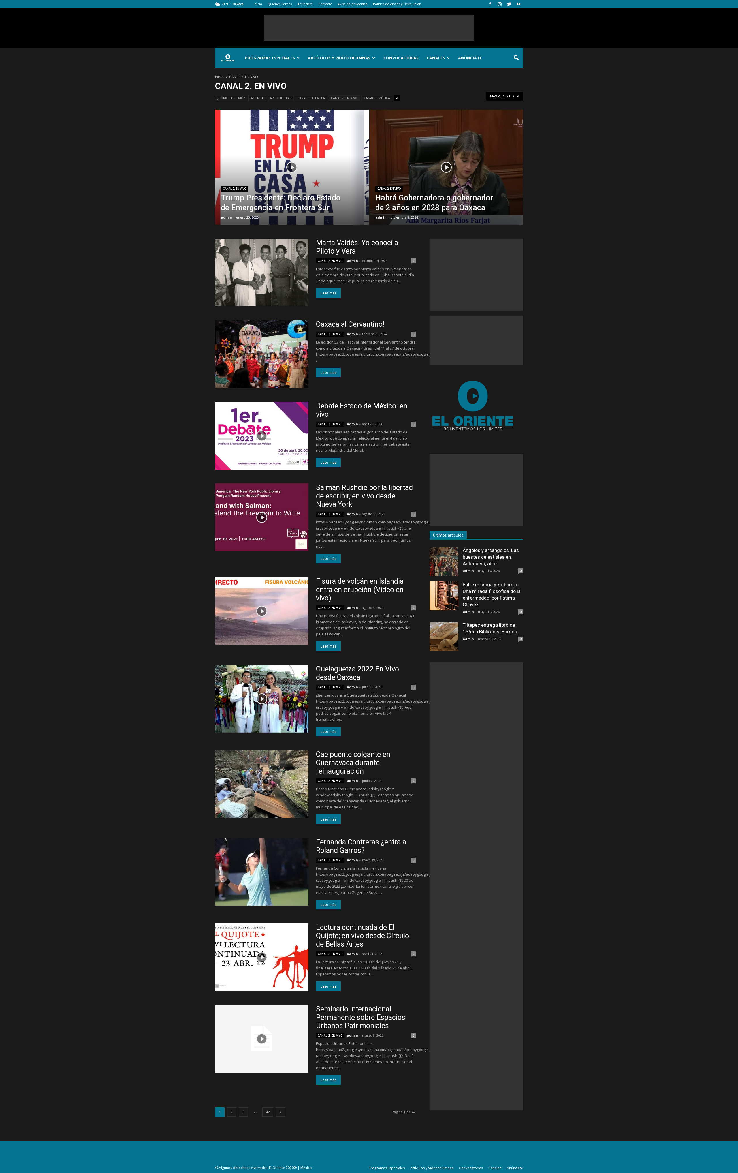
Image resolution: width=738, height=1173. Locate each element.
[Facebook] (490, 4)
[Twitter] (509, 4)
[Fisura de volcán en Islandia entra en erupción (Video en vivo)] (261, 611)
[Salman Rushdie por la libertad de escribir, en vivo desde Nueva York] (261, 517)
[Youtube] (518, 4)
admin (226, 217)
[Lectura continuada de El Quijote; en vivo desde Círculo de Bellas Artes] (261, 957)
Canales (436, 58)
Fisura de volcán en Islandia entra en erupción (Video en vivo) (360, 589)
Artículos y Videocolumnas (339, 58)
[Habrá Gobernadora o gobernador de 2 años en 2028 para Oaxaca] (446, 176)
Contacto (325, 4)
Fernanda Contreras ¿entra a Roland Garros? (361, 846)
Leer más (328, 293)
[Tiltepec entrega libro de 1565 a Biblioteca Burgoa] (444, 636)
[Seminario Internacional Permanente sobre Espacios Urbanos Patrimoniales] (261, 1039)
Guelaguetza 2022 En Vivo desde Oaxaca (357, 673)
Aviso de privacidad (353, 4)
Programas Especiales (270, 58)
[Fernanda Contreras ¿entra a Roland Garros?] (261, 872)
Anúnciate (305, 4)
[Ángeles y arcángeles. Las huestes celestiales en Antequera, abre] (444, 561)
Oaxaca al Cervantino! (350, 324)
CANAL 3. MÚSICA (377, 98)
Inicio (258, 4)
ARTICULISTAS (280, 98)
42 (268, 1112)
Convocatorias (401, 58)
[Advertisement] (369, 28)
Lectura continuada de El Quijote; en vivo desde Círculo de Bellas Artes (362, 935)
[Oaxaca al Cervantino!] (261, 354)
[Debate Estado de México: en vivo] (261, 436)
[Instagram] (499, 4)
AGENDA (257, 98)
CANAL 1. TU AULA (311, 98)
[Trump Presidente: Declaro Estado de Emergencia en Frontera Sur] (292, 176)
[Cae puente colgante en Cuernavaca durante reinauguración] (261, 784)
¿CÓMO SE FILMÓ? (231, 98)
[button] (516, 58)
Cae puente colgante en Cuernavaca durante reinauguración (353, 762)
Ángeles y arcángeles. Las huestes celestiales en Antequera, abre (491, 556)
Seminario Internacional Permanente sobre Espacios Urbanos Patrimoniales (360, 1017)
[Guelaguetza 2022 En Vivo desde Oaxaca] (261, 699)
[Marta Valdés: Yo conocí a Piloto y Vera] (261, 272)
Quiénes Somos (280, 4)
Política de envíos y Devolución (397, 4)
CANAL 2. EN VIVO (344, 98)
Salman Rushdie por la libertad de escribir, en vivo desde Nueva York (364, 495)
